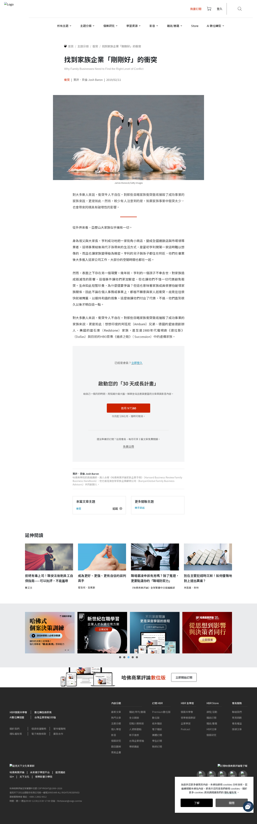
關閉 (231, 803)
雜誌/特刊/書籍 (137, 712)
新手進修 (134, 735)
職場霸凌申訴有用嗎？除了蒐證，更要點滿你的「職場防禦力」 (155, 578)
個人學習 (116, 729)
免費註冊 (128, 446)
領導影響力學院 (43, 776)
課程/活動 (211, 712)
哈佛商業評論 (17, 772)
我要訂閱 (195, 9)
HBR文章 (211, 729)
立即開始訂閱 (184, 677)
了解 (196, 803)
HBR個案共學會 (18, 712)
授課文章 (237, 729)
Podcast (185, 729)
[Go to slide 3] (128, 657)
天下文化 (24, 776)
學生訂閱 (157, 740)
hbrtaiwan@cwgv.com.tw (69, 800)
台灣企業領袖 (136, 740)
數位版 (155, 717)
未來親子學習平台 (40, 772)
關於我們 (14, 728)
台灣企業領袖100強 (45, 717)
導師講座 (134, 746)
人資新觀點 (135, 729)
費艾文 (28, 587)
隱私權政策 (16, 733)
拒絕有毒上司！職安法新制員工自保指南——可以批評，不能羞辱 (49, 578)
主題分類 (116, 723)
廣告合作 (58, 733)
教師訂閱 (157, 746)
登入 (219, 9)
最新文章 (116, 712)
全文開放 (134, 717)
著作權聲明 (59, 728)
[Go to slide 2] (124, 657)
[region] (128, 632)
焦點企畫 (116, 752)
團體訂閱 (157, 735)
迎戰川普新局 (136, 723)
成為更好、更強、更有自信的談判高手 (102, 578)
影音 (113, 735)
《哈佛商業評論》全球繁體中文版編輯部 (153, 587)
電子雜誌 (157, 729)
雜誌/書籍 (211, 723)
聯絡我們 (237, 712)
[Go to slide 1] (120, 657)
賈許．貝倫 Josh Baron (88, 80)
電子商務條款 (38, 733)
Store (194, 26)
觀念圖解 (116, 746)
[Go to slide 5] (137, 657)
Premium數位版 (161, 712)
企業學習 (186, 723)
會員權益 (237, 723)
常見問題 (237, 717)
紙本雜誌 (157, 723)
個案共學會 (187, 712)
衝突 (67, 80)
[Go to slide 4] (133, 657)
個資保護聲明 (38, 728)
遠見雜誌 (60, 772)
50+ (12, 776)
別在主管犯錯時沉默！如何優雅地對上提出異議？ (208, 578)
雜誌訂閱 (211, 717)
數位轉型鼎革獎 (43, 712)
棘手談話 (140, 507)
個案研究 (116, 740)
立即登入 (136, 363)
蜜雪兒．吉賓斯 (86, 587)
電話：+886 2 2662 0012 (35, 796)
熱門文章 (116, 717)
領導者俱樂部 (188, 717)
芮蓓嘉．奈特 (191, 587)
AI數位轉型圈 (17, 717)
